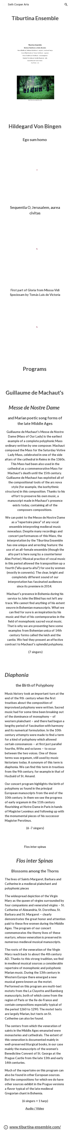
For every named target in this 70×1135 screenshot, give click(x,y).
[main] (35, 18)
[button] (4, 4)
